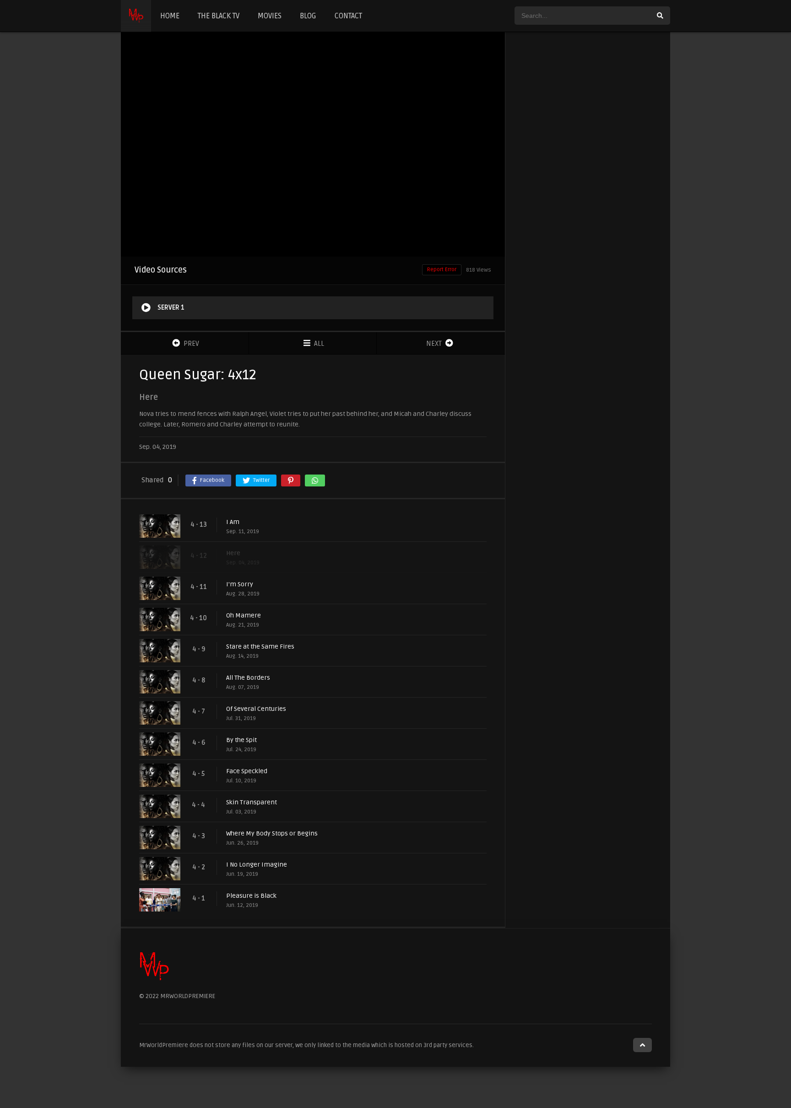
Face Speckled (246, 771)
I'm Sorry (239, 584)
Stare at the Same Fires (260, 646)
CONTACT (348, 16)
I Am (232, 522)
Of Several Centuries (256, 709)
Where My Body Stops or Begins (272, 833)
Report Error (441, 269)
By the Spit (241, 740)
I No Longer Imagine (256, 864)
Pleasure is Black (251, 896)
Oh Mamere (243, 615)
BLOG (308, 16)
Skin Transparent (251, 802)
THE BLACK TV (218, 16)
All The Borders (248, 678)
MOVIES (270, 16)
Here (233, 553)
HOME (169, 16)
